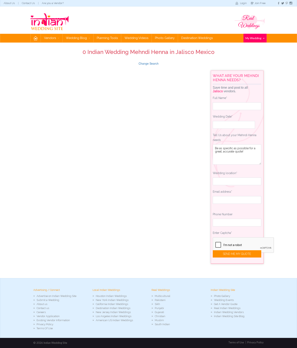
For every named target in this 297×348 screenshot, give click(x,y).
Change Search (149, 63)
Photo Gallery (165, 38)
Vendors (50, 38)
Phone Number (223, 214)
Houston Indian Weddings (111, 296)
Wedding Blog (77, 38)
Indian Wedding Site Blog (229, 316)
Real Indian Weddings (227, 308)
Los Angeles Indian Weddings (113, 316)
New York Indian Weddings (112, 300)
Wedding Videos (136, 38)
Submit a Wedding (48, 300)
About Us (9, 3)
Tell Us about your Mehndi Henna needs (234, 138)
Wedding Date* (223, 116)
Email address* (222, 191)
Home (36, 38)
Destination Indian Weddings (113, 308)
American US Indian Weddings (114, 320)
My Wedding (253, 38)
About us (42, 304)
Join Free (260, 3)
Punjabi (159, 308)
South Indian (162, 324)
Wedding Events (224, 300)
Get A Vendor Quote (225, 304)
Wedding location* (225, 173)
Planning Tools (107, 38)
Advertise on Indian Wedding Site (56, 296)
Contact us (43, 308)
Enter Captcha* (222, 232)
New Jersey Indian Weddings (113, 312)
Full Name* (220, 98)
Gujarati (159, 312)
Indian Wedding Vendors (229, 312)
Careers (41, 312)
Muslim (159, 320)
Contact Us (28, 3)
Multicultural (162, 296)
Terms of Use (236, 342)
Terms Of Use (45, 328)
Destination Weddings (197, 38)
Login (243, 3)
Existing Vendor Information (53, 320)
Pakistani (160, 300)
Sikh (157, 304)
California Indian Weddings (112, 304)
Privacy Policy (45, 324)
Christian (160, 316)
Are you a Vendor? (53, 3)
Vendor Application (48, 316)
